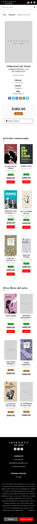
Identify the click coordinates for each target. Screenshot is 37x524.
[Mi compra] (29, 2)
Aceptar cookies (26, 519)
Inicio (4, 15)
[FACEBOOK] (15, 449)
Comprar (10, 182)
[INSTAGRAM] (21, 449)
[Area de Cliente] (31, 2)
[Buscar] (34, 7)
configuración (18, 513)
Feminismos (12, 15)
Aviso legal (18, 477)
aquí (25, 510)
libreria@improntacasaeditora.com (18, 463)
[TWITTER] (18, 449)
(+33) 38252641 (18, 459)
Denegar (11, 519)
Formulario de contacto (18, 466)
